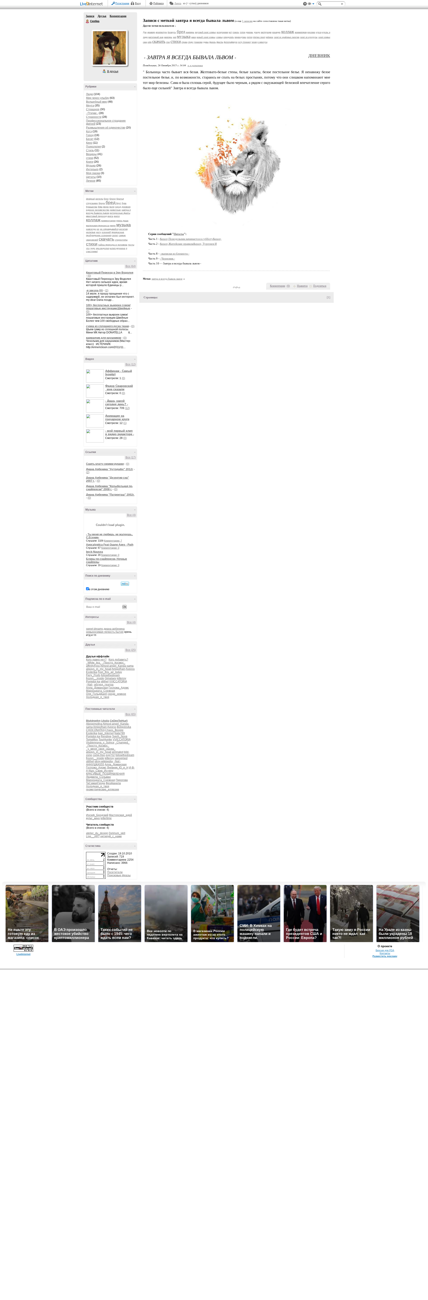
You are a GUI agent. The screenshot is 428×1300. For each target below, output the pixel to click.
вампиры (190, 32)
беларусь (172, 32)
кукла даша (122, 220)
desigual (90, 198)
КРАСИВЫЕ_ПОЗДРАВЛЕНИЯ (105, 773)
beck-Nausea (94, 551)
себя (150, 42)
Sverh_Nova (119, 736)
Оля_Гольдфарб (96, 694)
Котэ (89, 131)
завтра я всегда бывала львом (167, 278)
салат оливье (324, 37)
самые (122, 235)
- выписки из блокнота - (174, 253)
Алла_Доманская (97, 687)
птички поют (259, 37)
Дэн (144, 32)
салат (115, 235)
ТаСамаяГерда (95, 783)
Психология (93, 146)
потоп (249, 37)
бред (110, 202)
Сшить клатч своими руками (105, 463)
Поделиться (319, 285)
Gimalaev (110, 678)
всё (230, 32)
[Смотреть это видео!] (95, 376)
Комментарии (118, 16)
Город (90, 135)
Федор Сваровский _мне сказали (119, 387)
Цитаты (91, 177)
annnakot (117, 752)
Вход (138, 3)
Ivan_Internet (106, 733)
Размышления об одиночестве (105, 127)
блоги (112, 198)
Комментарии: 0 (110, 547)
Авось (177, 3)
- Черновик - (167, 258)
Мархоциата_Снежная (100, 690)
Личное (90, 180)
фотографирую (230, 42)
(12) (127, 408)
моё (174, 37)
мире (113, 225)
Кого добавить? (118, 659)
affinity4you (93, 665)
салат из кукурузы (308, 37)
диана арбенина (114, 628)
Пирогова (122, 780)
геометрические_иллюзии (102, 789)
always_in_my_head (98, 669)
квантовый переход (96, 216)
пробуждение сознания (98, 235)
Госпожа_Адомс (119, 687)
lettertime (106, 818)
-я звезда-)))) (94, 290)
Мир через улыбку (97, 98)
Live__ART (93, 836)
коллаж (93, 220)
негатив (123, 229)
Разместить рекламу (384, 956)
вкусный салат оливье (205, 32)
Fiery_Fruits (93, 675)
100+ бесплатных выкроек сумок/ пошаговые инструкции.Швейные (108, 307)
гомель (236, 32)
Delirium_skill (117, 833)
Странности (93, 116)
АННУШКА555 (95, 764)
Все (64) (131, 266)
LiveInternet (92, 4)
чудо (92, 248)
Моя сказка (93, 173)
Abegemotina (94, 723)
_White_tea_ (93, 662)
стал (168, 42)
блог (106, 198)
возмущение (222, 32)
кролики (311, 32)
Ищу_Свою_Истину (100, 770)
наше (193, 37)
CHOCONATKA (95, 730)
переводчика (240, 37)
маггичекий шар (155, 37)
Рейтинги (158, 3)
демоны (249, 32)
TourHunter (105, 739)
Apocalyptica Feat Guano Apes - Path (109, 544)
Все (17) (131, 457)
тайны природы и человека (112, 244)
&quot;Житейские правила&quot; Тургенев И (188, 243)
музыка (123, 224)
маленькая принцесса (97, 225)
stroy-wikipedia (104, 761)
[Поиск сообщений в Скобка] (125, 584)
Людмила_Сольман (98, 777)
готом (242, 32)
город (118, 207)
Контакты (385, 953)
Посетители (115, 872)
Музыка (91, 165)
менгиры (168, 37)
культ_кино (93, 818)
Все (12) (131, 364)
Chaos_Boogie (114, 730)
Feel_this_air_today (110, 672)
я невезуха (262, 42)
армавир (151, 32)
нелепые (90, 232)
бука (124, 203)
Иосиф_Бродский (97, 815)
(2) (106, 290)
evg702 (110, 755)
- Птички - (92, 113)
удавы (206, 42)
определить (228, 37)
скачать (106, 239)
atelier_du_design (97, 833)
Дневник (319, 55)
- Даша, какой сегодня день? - (116, 402)
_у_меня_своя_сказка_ (100, 748)
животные (115, 210)
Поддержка (305, 4)
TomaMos (92, 739)
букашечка (91, 207)
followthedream (110, 675)
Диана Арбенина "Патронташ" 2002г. (110, 494)
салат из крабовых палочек (286, 37)
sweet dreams (94, 628)
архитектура (161, 32)
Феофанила (113, 783)
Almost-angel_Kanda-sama (117, 665)
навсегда (91, 229)
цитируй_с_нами (111, 836)
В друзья (112, 71)
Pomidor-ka (93, 681)
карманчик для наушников (103, 337)
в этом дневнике (99, 589)
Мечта (90, 105)
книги (117, 216)
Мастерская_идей (120, 815)
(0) (89, 275)
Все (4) (131, 515)
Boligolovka (124, 727)
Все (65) (131, 714)
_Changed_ (122, 742)
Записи (90, 16)
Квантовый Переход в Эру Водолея (109, 272)
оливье (219, 37)
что (88, 248)
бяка (100, 207)
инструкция (266, 32)
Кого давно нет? (96, 659)
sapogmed (121, 758)
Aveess (130, 669)
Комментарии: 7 (113, 540)
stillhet (105, 681)
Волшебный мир (96, 101)
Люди (89, 94)
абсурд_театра (103, 684)
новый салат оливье (206, 37)
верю (106, 207)
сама (145, 42)
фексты (219, 42)
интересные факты (120, 213)
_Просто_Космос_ (113, 662)
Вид (311, 4)
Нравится (302, 285)
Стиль (90, 150)
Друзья (102, 16)
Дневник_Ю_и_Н (117, 767)
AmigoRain (118, 669)
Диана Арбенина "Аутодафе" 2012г (109, 469)
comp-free (99, 755)
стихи (89, 158)
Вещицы (91, 154)
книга (110, 216)
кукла (318, 32)
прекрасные (117, 232)
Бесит (90, 139)
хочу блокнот (244, 42)
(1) (125, 423)
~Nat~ (89, 684)
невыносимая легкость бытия (104, 631)
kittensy (121, 678)
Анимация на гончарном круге (117, 417)
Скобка (87, 21)
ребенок (269, 37)
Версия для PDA (385, 950)
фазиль (212, 42)
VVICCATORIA (118, 681)
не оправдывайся (109, 229)
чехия (254, 42)
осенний (106, 232)
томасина (198, 42)
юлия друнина (117, 248)
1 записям (247, 21)
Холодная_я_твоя (97, 697)
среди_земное (117, 694)
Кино (89, 142)
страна (184, 42)
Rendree (106, 736)
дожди (257, 32)
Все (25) (131, 650)
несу (98, 232)
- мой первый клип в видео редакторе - (119, 432)
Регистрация (122, 3)
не (98, 229)
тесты (131, 244)
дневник (126, 207)
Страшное (92, 109)
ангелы (99, 198)
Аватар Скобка (109, 47)
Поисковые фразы (119, 875)
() (288, 285)
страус (190, 42)
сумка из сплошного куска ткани (107, 326)
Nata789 (119, 733)
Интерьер (92, 169)
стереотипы (121, 240)
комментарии (108, 220)
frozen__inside (95, 678)
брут (118, 203)
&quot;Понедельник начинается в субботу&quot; (191, 239)
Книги (89, 161)
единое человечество (97, 210)
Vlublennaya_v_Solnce (100, 742)
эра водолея (102, 248)
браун (102, 203)
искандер (276, 32)
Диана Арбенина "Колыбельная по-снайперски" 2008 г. (109, 488)
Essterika (91, 672)
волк (111, 207)
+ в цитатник (195, 65)
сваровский (92, 240)
